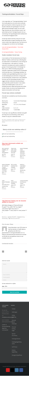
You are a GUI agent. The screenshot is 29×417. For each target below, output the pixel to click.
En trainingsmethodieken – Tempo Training (12, 52)
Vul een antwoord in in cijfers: (9, 283)
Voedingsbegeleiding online (14, 342)
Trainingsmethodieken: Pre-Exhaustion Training (24, 182)
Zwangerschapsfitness (14, 355)
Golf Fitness (14, 347)
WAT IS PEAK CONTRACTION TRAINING (14, 166)
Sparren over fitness (14, 334)
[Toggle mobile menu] (26, 9)
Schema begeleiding (14, 351)
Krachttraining (4, 218)
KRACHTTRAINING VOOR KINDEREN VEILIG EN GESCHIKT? (24, 151)
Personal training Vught (14, 328)
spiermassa (17, 218)
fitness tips (13, 218)
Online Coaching (14, 316)
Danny (5, 217)
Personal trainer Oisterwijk (14, 322)
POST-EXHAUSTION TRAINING (14, 182)
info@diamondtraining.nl (8, 317)
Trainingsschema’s (14, 338)
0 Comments (4, 156)
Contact (13, 309)
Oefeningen (14, 312)
